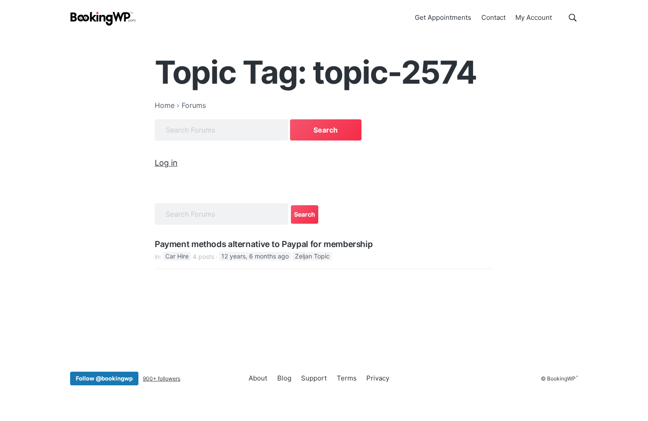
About (258, 378)
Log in (166, 162)
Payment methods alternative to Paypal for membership (263, 244)
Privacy (377, 378)
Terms (347, 378)
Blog (284, 378)
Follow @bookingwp (104, 378)
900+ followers (161, 378)
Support (314, 378)
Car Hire (177, 256)
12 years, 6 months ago (255, 256)
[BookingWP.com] (103, 18)
